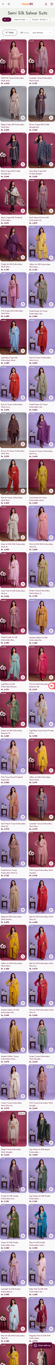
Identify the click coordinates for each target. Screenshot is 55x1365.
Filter (11, 32)
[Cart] (52, 4)
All (6, 20)
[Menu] (3, 4)
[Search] (9, 4)
